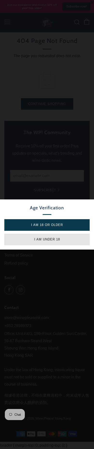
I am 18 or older (47, 225)
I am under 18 (47, 239)
